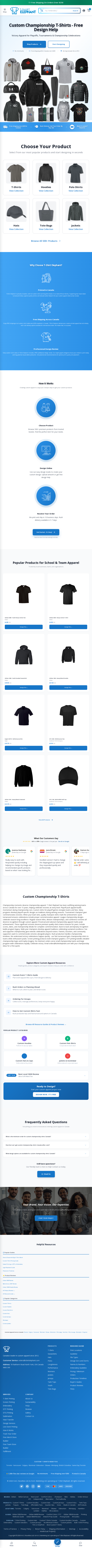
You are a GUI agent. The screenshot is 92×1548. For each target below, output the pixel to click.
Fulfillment (7, 1452)
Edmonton (53, 1333)
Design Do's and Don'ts (79, 1361)
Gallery (28, 1413)
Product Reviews (76, 1386)
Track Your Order (9, 1434)
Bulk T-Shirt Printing (81, 1523)
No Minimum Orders (51, 1523)
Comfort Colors (46, 1497)
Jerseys (50, 1379)
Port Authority (61, 1500)
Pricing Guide (64, 1517)
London (36, 1511)
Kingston (84, 1333)
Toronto (26, 1333)
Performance (53, 1368)
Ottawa (47, 1333)
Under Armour (83, 1497)
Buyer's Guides (76, 1383)
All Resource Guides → (9, 1294)
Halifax (44, 1511)
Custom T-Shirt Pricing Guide (10, 1261)
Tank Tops (52, 1383)
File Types (74, 1358)
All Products (82, 1506)
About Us (29, 1399)
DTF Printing (8, 1410)
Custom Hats (6, 1314)
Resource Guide (77, 1347)
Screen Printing (9, 1403)
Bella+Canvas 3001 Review (10, 1284)
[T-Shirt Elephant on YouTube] (39, 1487)
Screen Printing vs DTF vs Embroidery (13, 1265)
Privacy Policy (26, 1529)
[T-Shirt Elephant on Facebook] (27, 1487)
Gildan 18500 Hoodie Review (10, 1288)
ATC (29, 1500)
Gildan (13, 1497)
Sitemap (72, 1529)
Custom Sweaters (21, 1523)
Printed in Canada (79, 1474)
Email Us (82, 128)
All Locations (53, 1511)
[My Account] (83, 10)
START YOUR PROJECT (46, 1219)
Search (75, 11)
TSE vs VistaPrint (38, 1525)
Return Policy (40, 1529)
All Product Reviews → (9, 1291)
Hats (49, 1358)
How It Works (8, 1431)
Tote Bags (52, 1389)
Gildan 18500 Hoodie (71, 1515)
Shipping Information (57, 1529)
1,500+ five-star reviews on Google (20, 1474)
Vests (59, 1506)
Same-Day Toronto (79, 1466)
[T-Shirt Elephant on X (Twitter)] (21, 1487)
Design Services (9, 1424)
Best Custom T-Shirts (54, 1525)
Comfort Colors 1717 (53, 1515)
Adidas (72, 1497)
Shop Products (32, 45)
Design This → (24, 627)
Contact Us (29, 1417)
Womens (51, 1372)
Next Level (35, 1497)
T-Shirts (51, 1351)
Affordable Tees (37, 1506)
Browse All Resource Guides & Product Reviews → (46, 1025)
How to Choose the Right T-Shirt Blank (13, 1258)
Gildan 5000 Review (8, 1281)
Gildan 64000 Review (36, 1515)
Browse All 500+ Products (44, 241)
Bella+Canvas (24, 1497)
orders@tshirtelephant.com (29, 1361)
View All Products (44, 820)
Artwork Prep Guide (50, 1517)
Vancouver (36, 1333)
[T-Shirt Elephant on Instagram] (33, 1487)
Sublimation (7, 1417)
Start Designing (58, 45)
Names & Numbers (77, 1365)
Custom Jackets (7, 1324)
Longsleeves (53, 1365)
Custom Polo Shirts (8, 1311)
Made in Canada (69, 1506)
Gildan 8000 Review (33, 1517)
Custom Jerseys (7, 1317)
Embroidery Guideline (78, 1368)
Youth (50, 1386)
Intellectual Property (47, 1532)
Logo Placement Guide (9, 1268)
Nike (66, 1497)
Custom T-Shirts (7, 1304)
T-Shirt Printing (8, 1399)
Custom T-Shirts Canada (48, 1521)
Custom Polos (72, 1503)
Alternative (49, 1500)
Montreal (42, 1333)
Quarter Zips (49, 1506)
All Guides (75, 1517)
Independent (38, 1500)
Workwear (5, 1321)
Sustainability (30, 1403)
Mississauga (72, 1333)
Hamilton (65, 1333)
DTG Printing (8, 1413)
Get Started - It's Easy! (44, 533)
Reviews (28, 1410)
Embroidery (7, 1406)
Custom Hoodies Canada (69, 1521)
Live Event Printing (10, 1427)
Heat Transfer (8, 1420)
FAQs (72, 1389)
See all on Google (63, 842)
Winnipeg (59, 1333)
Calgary (31, 1333)
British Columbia (65, 1466)
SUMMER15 (70, 3)
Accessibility (83, 1529)
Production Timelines (8, 1271)
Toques (16, 1506)
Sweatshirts (52, 1354)
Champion (58, 1497)
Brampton (79, 1333)
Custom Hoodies (7, 1307)
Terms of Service (10, 1529)
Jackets (50, 1375)
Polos (50, 1361)
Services (6, 1395)
